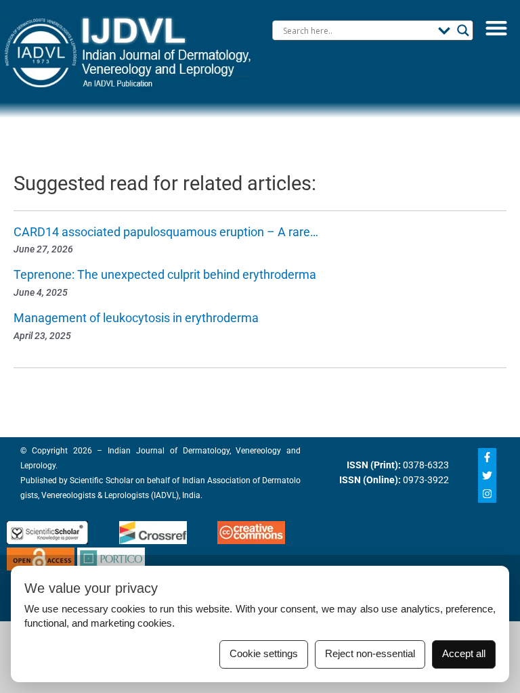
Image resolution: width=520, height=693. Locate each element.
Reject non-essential (370, 653)
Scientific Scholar (100, 480)
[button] (496, 27)
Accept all (463, 653)
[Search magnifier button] (463, 30)
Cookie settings (264, 653)
